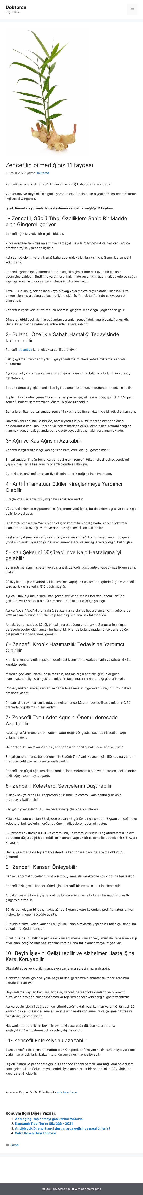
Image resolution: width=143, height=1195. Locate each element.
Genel (15, 1145)
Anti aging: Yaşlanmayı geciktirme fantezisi (49, 1119)
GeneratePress (91, 1189)
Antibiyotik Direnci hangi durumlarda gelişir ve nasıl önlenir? (62, 1128)
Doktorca (16, 7)
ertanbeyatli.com (67, 1092)
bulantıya (25, 349)
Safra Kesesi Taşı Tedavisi (35, 1133)
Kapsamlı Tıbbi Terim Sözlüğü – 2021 (44, 1123)
